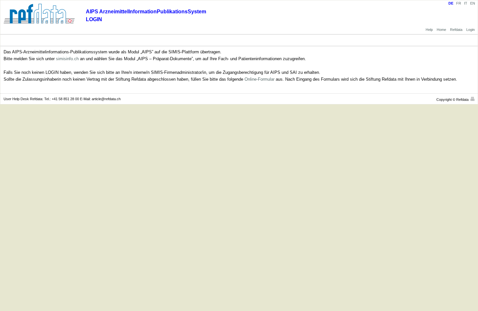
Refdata (456, 30)
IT (465, 3)
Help (429, 30)
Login (470, 30)
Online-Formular (259, 79)
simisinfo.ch (67, 58)
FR (458, 3)
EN (472, 3)
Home (441, 30)
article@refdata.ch (106, 99)
